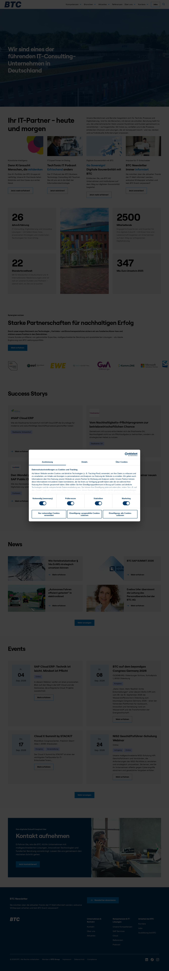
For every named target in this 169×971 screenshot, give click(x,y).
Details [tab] (85, 462)
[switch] (70, 503)
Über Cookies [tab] (122, 462)
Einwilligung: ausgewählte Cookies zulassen (84, 514)
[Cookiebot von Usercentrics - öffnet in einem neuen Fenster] (126, 454)
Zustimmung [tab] (47, 462)
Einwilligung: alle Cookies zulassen (120, 514)
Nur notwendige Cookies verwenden (49, 514)
